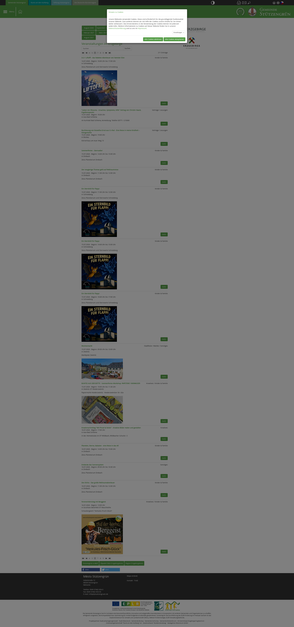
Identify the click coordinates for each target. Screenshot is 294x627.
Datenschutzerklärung (117, 28)
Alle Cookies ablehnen (153, 39)
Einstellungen (178, 32)
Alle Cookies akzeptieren (174, 39)
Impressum (142, 28)
